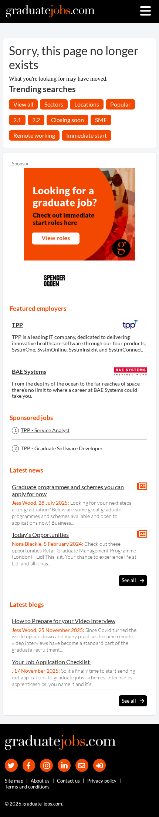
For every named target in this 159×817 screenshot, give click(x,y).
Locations (86, 104)
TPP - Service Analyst (45, 430)
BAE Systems (29, 371)
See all (129, 580)
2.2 (36, 119)
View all (23, 104)
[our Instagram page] (46, 765)
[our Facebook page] (29, 765)
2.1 (17, 119)
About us (40, 781)
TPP (17, 324)
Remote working (34, 135)
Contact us (68, 781)
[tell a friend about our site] (81, 765)
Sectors (53, 104)
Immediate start (86, 135)
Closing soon (67, 119)
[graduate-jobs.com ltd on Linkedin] (64, 765)
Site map (14, 781)
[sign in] (99, 765)
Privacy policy (101, 781)
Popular (120, 104)
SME (101, 119)
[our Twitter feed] (11, 765)
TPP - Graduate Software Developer (62, 448)
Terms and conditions (27, 787)
